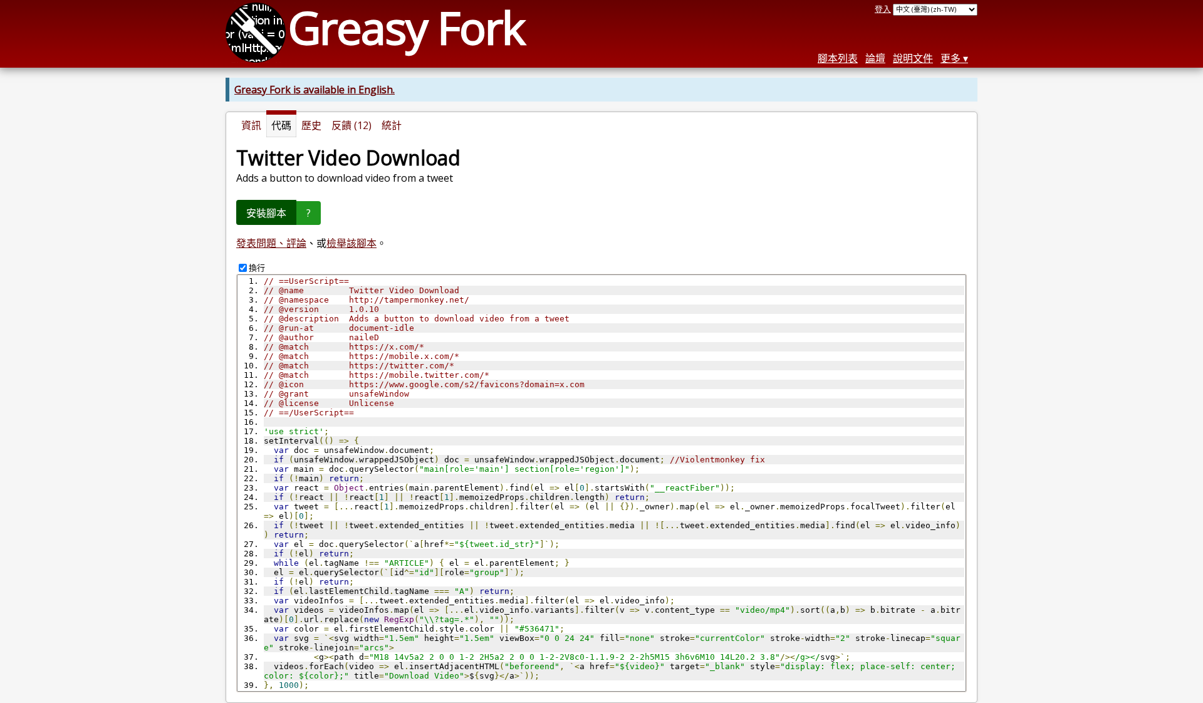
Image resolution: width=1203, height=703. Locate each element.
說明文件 (913, 58)
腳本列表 (838, 58)
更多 (950, 58)
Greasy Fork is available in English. (314, 89)
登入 (883, 8)
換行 (257, 267)
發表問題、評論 (271, 243)
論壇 (875, 58)
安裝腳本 (266, 213)
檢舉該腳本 (351, 243)
